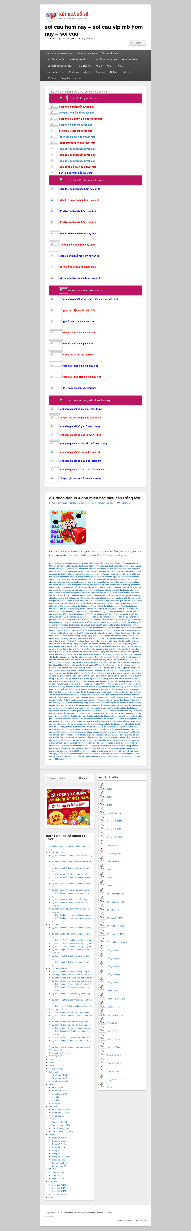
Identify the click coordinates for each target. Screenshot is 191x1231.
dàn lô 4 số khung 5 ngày (102, 643)
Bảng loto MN (58, 1178)
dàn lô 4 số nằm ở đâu (74, 659)
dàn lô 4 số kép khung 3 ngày (114, 633)
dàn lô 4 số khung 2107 (59, 641)
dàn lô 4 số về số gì (92, 675)
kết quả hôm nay (55, 71)
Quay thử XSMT (59, 1191)
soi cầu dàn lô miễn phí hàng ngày (67, 721)
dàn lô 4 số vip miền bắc (69, 678)
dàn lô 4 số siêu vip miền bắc (81, 667)
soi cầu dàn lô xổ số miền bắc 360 (89, 737)
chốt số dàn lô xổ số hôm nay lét (85, 622)
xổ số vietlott (112, 845)
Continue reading (115, 555)
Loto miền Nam (113, 1039)
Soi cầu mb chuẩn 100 (112, 53)
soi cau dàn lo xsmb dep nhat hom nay (88, 748)
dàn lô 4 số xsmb (126, 681)
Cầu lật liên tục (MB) (61, 1125)
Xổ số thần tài (58, 1115)
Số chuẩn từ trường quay (59, 65)
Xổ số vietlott (57, 1087)
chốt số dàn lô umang (62, 619)
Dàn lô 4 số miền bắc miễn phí (69, 651)
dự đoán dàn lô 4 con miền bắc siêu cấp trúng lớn (94, 498)
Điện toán (100, 71)
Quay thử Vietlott (59, 1194)
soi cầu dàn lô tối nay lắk (103, 732)
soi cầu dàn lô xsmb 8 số (114, 742)
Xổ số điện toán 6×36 (61, 1109)
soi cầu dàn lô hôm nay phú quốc (67, 710)
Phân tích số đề (129, 59)
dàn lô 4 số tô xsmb (75, 673)
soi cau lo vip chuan (115, 756)
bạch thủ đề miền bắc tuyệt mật (77, 136)
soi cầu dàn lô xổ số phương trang (124, 740)
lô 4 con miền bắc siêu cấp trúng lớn (76, 702)
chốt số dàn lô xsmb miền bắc (72, 627)
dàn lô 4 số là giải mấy (122, 643)
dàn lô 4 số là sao (96, 646)
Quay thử (65, 78)
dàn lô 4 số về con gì (74, 675)
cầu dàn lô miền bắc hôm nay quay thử (102, 574)
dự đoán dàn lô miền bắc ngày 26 (69, 692)
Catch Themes (140, 1220)
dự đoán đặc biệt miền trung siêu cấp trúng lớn (72, 977)
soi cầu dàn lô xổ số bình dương (93, 734)
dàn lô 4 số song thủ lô (120, 667)
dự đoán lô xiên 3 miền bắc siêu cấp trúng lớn (71, 943)
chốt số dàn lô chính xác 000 (114, 603)
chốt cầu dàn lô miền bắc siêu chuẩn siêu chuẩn (89, 598)
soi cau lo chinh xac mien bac (94, 756)
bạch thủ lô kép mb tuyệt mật (75, 124)
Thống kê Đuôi (58, 1153)
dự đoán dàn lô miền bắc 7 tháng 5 (102, 689)
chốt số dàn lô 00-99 (72, 603)
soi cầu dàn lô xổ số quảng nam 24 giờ (65, 742)
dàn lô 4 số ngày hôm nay (95, 659)
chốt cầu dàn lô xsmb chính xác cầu (76, 600)
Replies (59, 759)
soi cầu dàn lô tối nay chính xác (94, 729)
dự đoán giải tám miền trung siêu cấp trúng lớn (72, 980)
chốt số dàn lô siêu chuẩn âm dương (70, 616)
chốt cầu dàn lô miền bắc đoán (125, 590)
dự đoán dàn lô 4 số (89, 686)
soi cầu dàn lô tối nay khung (80, 732)
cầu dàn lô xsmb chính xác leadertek (103, 582)
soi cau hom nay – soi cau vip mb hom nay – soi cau (94, 30)
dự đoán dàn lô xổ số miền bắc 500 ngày (80, 697)
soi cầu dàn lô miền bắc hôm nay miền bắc (75, 716)
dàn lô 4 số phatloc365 (88, 665)
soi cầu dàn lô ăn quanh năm (129, 702)
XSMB (99, 65)
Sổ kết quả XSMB (60, 1075)
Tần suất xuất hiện (60, 1162)
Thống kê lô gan (59, 1140)
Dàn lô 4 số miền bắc (72, 649)
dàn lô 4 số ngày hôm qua (117, 659)
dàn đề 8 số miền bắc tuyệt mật (77, 161)
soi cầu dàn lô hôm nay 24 (60, 705)
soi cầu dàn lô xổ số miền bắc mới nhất (120, 737)
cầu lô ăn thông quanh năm (128, 584)
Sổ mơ (109, 1087)
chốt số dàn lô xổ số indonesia (113, 622)
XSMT (110, 65)
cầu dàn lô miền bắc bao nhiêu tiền (89, 565)
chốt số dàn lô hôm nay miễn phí (62, 611)
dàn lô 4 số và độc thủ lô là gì (119, 673)
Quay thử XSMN (59, 1187)
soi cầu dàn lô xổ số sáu (92, 742)
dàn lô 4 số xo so (56, 681)
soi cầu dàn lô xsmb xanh (99, 753)
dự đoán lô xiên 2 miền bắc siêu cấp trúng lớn (71, 940)
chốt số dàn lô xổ (79, 619)
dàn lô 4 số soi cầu (102, 667)
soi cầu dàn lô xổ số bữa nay (120, 734)
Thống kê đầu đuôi (60, 1137)
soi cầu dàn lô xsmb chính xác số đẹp (115, 745)
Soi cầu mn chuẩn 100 (106, 59)
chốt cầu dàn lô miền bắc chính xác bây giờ (93, 590)
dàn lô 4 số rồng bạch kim (128, 665)
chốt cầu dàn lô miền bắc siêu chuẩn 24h (117, 592)
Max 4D (55, 1100)
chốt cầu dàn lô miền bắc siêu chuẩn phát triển (100, 595)
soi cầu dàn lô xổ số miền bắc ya (95, 740)
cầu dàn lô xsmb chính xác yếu (103, 584)
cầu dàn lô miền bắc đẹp (120, 568)
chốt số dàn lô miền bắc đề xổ (105, 614)
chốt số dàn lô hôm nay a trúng (66, 608)
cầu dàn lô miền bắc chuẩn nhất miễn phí (92, 568)
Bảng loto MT (58, 1175)
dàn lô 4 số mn (115, 657)
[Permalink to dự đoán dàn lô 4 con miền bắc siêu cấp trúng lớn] (68, 547)
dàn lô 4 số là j (67, 646)
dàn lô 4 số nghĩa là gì (93, 662)
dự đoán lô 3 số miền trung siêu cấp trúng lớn (71, 984)
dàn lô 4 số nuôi (109, 662)
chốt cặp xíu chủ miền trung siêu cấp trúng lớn (72, 974)
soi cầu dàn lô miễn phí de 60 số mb (71, 718)
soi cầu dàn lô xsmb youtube (123, 753)
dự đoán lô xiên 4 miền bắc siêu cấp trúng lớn (71, 946)
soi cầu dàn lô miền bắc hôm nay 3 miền (121, 710)
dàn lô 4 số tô (64, 670)
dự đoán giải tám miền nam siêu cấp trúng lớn (71, 1024)
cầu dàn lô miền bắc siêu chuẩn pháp (76, 579)
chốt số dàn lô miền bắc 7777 (79, 614)
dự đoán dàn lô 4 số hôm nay (111, 686)
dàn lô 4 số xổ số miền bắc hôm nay (103, 681)
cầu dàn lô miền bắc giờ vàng (76, 571)
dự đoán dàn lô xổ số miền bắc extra (112, 697)
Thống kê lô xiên (59, 1144)
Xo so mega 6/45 (59, 1090)
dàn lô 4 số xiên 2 (116, 678)
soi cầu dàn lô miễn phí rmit (115, 724)
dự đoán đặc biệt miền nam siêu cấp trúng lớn (71, 1021)
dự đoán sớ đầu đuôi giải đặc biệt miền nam (71, 1037)
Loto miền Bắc (113, 1031)
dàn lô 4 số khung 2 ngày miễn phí (124, 638)
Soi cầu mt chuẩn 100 (80, 59)
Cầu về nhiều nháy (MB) (62, 1131)
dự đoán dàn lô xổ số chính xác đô (101, 694)
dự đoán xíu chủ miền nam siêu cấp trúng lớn (71, 1046)
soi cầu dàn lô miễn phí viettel (102, 726)
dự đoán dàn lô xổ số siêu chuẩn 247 (81, 700)
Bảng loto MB (58, 1172)
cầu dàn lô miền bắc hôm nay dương (69, 574)
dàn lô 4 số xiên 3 (132, 678)
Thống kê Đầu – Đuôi (61, 1156)
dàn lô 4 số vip (107, 675)
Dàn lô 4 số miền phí (79, 657)
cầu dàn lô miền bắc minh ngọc (104, 576)
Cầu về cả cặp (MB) (60, 1128)
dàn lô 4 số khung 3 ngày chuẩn (104, 641)
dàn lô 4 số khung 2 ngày (71, 638)
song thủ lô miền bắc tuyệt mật (76, 112)
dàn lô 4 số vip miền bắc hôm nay (94, 678)
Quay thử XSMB (59, 1184)
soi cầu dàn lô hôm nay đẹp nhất (110, 705)
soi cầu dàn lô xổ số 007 (125, 732)
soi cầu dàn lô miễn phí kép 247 (96, 721)
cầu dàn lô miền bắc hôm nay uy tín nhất (73, 576)
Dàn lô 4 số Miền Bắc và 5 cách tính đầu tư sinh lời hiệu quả (98, 654)
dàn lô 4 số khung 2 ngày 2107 (96, 638)
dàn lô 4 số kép (69, 633)
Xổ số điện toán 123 (60, 1112)
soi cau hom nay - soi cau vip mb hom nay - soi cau (91, 502)
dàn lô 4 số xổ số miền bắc (75, 681)
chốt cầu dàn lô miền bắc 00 (61, 587)
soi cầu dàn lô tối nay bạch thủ (67, 729)
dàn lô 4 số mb (127, 646)
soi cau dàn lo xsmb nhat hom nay (71, 751)
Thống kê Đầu (58, 1150)
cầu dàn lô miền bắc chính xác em (119, 565)
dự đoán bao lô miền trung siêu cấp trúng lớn (71, 971)
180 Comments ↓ (123, 502)
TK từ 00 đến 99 (59, 1166)
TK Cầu (113, 71)
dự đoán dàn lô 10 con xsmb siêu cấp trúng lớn (72, 915)
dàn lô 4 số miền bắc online (60, 654)
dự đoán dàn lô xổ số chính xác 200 (99, 692)
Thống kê (126, 71)
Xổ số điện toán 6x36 (116, 893)
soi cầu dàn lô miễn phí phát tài (90, 724)
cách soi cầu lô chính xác (110, 563)
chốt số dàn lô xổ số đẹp (120, 619)
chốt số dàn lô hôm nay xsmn (119, 611)
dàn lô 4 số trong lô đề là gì (95, 673)
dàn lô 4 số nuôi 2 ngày (126, 662)
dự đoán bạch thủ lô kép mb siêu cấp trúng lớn (72, 874)
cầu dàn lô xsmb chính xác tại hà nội (74, 584)
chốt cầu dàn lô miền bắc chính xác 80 (116, 587)
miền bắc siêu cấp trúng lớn (104, 702)
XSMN (121, 65)
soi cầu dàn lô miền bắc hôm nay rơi (109, 716)
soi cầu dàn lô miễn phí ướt (77, 726)
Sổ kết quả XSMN (60, 1081)
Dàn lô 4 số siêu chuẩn (58, 667)
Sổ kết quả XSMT (59, 1078)
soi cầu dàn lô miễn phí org (65, 724)
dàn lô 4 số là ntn (81, 646)
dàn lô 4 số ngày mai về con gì (70, 662)
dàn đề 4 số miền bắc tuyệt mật (77, 148)
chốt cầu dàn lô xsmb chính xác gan (108, 600)
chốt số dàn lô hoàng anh (107, 606)
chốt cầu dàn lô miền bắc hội (61, 592)
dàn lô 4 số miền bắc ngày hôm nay (98, 651)
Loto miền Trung (113, 1047)
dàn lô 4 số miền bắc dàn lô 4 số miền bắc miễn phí (102, 649)
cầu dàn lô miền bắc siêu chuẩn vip (108, 579)
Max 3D (55, 1097)
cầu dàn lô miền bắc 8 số (63, 565)
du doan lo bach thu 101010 (95, 683)
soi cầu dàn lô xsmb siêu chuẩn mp (73, 753)
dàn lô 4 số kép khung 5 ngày (80, 635)
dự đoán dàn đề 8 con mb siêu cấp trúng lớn (71, 899)
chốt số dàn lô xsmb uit (68, 630)
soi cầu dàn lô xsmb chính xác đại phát (82, 745)
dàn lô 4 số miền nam (62, 657)
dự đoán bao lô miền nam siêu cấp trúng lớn (71, 1012)
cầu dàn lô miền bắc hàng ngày (103, 571)
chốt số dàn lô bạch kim (91, 603)
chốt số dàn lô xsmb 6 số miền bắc (98, 624)
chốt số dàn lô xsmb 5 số (72, 624)
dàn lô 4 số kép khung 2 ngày (89, 633)
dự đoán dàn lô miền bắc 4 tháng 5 (72, 689)
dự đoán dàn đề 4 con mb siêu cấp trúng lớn (71, 889)
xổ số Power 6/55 (59, 1093)
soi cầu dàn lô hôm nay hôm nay (76, 708)
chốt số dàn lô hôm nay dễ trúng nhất (95, 608)
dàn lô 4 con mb (127, 630)
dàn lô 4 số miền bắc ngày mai (126, 651)
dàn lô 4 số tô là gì (78, 670)
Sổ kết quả (73, 71)
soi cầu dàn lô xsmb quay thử (99, 751)
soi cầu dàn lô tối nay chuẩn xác (121, 729)
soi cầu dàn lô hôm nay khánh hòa (105, 708)
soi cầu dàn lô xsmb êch (115, 748)
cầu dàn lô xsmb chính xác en (74, 582)
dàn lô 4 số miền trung (98, 657)
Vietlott (87, 71)
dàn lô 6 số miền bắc (74, 683)
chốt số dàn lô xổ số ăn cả (98, 619)
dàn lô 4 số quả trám (107, 665)
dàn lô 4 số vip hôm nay (124, 675)
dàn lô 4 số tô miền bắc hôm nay (120, 670)
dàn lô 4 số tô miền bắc (96, 670)
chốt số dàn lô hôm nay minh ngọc (91, 611)
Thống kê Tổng (58, 1159)
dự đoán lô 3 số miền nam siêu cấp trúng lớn (71, 1027)
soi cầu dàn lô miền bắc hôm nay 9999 (96, 713)
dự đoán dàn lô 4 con (71, 686)
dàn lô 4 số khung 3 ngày (80, 641)
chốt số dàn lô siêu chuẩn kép (98, 616)
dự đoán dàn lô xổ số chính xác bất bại (69, 694)
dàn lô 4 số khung (122, 635)
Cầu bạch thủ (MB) (60, 1122)
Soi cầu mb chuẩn (55, 59)
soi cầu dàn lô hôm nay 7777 (84, 705)
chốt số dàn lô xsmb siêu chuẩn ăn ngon (103, 627)
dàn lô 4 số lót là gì (112, 646)
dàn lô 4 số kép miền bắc (103, 635)
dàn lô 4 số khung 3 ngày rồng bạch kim (74, 643)
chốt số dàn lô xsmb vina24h (91, 630)
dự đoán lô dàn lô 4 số (106, 700)
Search (83, 778)
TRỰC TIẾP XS (83, 65)
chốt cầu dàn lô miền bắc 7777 (86, 587)
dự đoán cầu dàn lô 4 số (117, 683)
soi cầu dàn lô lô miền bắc (93, 710)
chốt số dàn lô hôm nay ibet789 (125, 608)
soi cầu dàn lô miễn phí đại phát (100, 718)
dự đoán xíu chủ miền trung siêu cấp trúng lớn (72, 1006)
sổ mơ (78, 78)
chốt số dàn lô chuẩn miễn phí (83, 606)
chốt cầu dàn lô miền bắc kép (86, 592)
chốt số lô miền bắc (112, 630)
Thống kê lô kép (59, 1147)
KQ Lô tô (51, 78)
